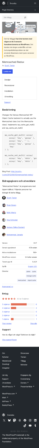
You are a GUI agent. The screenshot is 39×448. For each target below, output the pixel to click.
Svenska (10, 415)
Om (3, 353)
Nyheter (5, 357)
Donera (25, 383)
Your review (6, 323)
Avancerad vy (7, 286)
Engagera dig (26, 375)
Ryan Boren (11, 205)
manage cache (31, 276)
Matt (5, 397)
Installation (8, 91)
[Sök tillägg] (25, 17)
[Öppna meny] (35, 3)
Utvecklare (6, 383)
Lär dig (5, 375)
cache (34, 271)
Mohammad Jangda (15, 235)
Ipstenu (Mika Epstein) (16, 227)
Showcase (25, 353)
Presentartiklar (27, 387)
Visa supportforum (9, 340)
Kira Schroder (12, 220)
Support (7, 102)
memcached (22, 280)
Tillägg (23, 361)
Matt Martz (11, 212)
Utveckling (8, 96)
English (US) (32, 266)
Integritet (5, 368)
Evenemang (25, 379)
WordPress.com (9, 394)
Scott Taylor (10, 65)
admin (28, 271)
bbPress (6, 401)
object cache (32, 280)
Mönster (24, 365)
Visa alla (33, 323)
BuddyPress (8, 405)
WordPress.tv (8, 387)
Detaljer (7, 80)
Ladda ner (7, 71)
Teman (23, 357)
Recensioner (9, 85)
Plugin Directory (8, 10)
